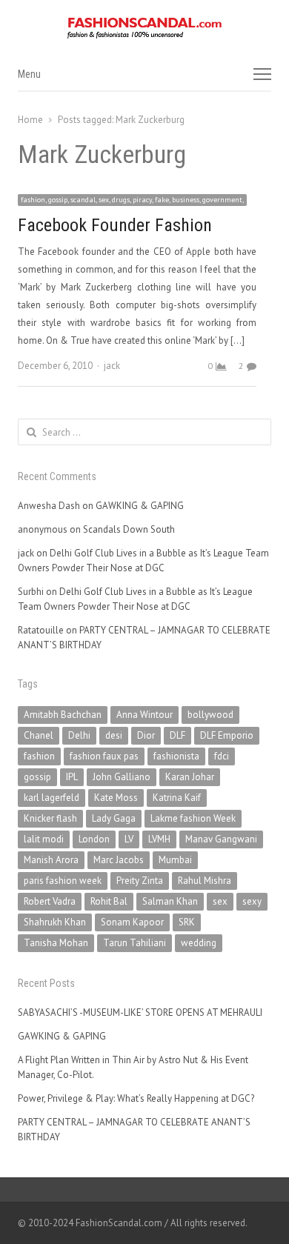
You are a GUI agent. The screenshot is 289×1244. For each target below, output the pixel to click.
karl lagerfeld (51, 797)
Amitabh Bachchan (63, 714)
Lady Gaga (114, 818)
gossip (37, 777)
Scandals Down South (129, 529)
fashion (39, 756)
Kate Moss (116, 797)
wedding (198, 943)
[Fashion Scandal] (144, 28)
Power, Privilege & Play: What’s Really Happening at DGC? (136, 1098)
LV (128, 839)
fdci (221, 756)
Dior (146, 735)
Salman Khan (170, 901)
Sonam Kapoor (132, 922)
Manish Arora (51, 860)
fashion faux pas (104, 756)
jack (112, 365)
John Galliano (121, 777)
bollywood (210, 714)
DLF (177, 735)
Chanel (38, 735)
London (94, 839)
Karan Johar (189, 777)
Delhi (79, 735)
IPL (72, 777)
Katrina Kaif (177, 797)
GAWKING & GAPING (140, 505)
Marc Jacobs (118, 860)
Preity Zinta (139, 880)
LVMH (159, 839)
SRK (187, 922)
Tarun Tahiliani (134, 943)
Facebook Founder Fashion (115, 225)
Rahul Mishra (204, 880)
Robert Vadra (50, 901)
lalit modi (44, 839)
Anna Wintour (144, 714)
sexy (252, 901)
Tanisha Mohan (56, 943)
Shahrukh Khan (55, 922)
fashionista (176, 756)
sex (220, 901)
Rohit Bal (108, 901)
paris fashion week (63, 880)
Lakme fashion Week (193, 818)
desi (113, 735)
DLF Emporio (226, 735)
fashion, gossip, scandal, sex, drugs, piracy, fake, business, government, (132, 199)
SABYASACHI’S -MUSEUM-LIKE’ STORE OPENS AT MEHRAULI (140, 1012)
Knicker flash (50, 818)
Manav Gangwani (221, 839)
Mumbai (175, 860)
